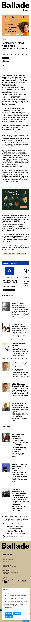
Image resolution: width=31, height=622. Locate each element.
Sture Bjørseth (6, 561)
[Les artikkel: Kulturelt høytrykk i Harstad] (15, 348)
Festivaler (4, 253)
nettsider (24, 248)
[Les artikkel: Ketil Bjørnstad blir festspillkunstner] (15, 309)
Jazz (4, 39)
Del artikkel (5, 57)
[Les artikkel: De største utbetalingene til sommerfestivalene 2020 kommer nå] (15, 499)
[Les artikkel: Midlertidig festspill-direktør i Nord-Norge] (15, 389)
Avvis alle (8, 613)
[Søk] (24, 10)
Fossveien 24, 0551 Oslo (9, 567)
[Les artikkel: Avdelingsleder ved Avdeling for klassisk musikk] (12, 277)
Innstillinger (25, 621)
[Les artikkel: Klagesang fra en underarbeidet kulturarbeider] (15, 445)
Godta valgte (17, 613)
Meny (27, 10)
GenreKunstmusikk (21, 253)
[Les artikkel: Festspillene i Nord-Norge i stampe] (15, 411)
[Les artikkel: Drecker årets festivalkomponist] (15, 329)
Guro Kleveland (6, 556)
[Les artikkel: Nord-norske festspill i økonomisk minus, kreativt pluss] (15, 368)
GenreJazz (11, 253)
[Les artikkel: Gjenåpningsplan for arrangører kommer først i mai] (15, 472)
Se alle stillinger (8, 290)
